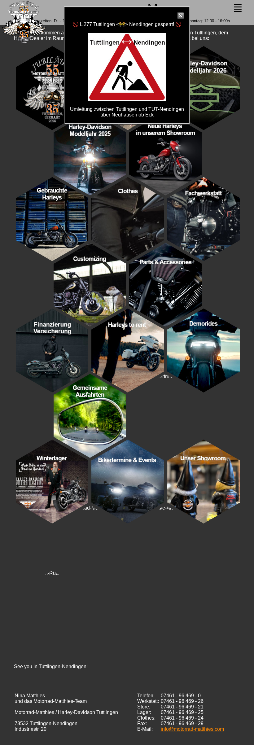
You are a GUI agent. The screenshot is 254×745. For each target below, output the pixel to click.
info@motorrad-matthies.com (192, 729)
